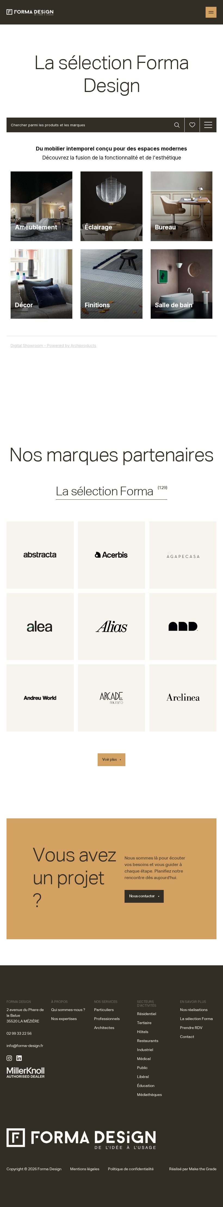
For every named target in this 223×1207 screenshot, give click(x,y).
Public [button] (142, 1068)
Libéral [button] (143, 1077)
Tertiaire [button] (144, 1023)
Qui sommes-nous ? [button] (68, 1010)
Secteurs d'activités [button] (146, 1004)
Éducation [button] (145, 1086)
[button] (40, 555)
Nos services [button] (105, 1002)
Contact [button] (187, 1037)
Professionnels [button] (107, 1019)
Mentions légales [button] (84, 1169)
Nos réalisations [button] (193, 1010)
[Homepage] (30, 12)
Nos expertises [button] (64, 1019)
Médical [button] (144, 1059)
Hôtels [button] (142, 1032)
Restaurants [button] (147, 1041)
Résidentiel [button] (146, 1014)
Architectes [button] (104, 1028)
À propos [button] (59, 1002)
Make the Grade (202, 1169)
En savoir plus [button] (193, 1002)
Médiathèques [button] (149, 1095)
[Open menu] (211, 12)
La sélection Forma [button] (196, 1019)
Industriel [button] (145, 1050)
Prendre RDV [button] (191, 1028)
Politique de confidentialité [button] (131, 1169)
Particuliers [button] (104, 1010)
